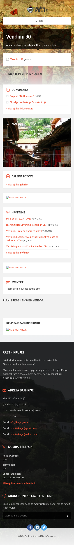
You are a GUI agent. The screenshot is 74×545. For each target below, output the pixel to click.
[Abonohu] (67, 515)
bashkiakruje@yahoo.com (24, 434)
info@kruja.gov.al (19, 422)
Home (9, 45)
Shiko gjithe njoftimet (17, 252)
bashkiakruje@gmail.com (23, 428)
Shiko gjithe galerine (17, 184)
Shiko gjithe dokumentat (19, 108)
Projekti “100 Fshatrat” (22, 96)
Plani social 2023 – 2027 (18, 218)
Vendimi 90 (17, 59)
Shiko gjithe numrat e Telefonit (19, 483)
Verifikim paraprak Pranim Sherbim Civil (27, 246)
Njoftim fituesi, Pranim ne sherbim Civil (26, 224)
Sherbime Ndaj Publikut (28, 45)
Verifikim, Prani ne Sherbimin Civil (24, 231)
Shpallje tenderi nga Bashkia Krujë (28, 102)
